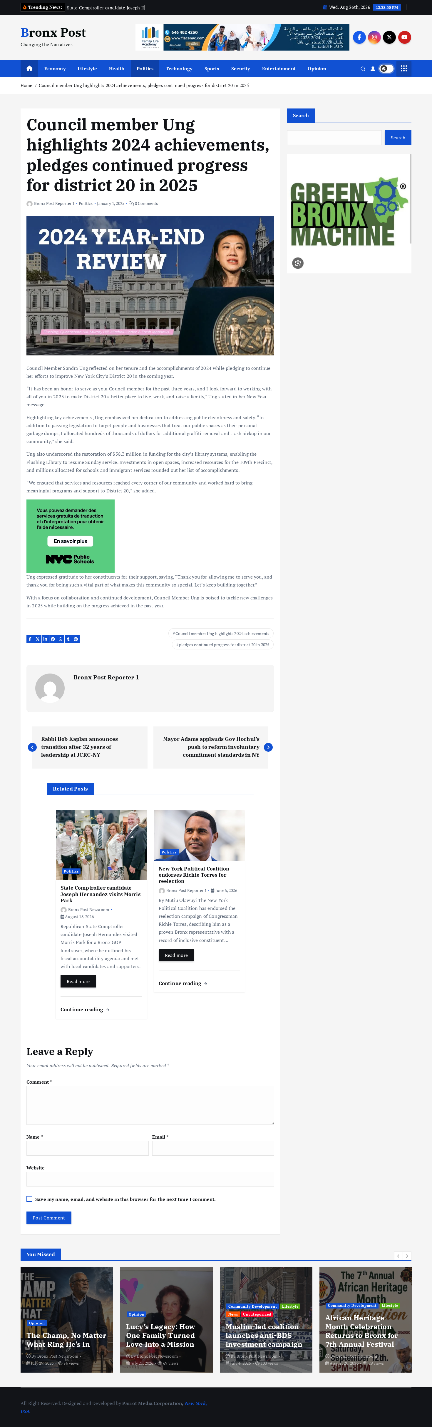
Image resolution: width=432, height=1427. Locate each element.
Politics (145, 68)
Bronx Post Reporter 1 (54, 203)
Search (301, 115)
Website (35, 1167)
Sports (212, 68)
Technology (179, 68)
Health (116, 68)
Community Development (252, 1306)
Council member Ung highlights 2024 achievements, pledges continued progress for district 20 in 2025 (144, 85)
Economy (55, 68)
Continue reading (83, 1009)
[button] (398, 1255)
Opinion (317, 68)
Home (27, 85)
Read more (78, 981)
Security (240, 68)
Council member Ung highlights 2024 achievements (222, 633)
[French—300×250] (70, 535)
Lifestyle (87, 68)
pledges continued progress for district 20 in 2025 (224, 644)
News (233, 1314)
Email (160, 1137)
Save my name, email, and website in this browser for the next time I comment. (125, 1199)
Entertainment (279, 68)
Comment (39, 1082)
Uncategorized (257, 1314)
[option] (67, 1320)
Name (34, 1137)
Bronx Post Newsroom (88, 909)
